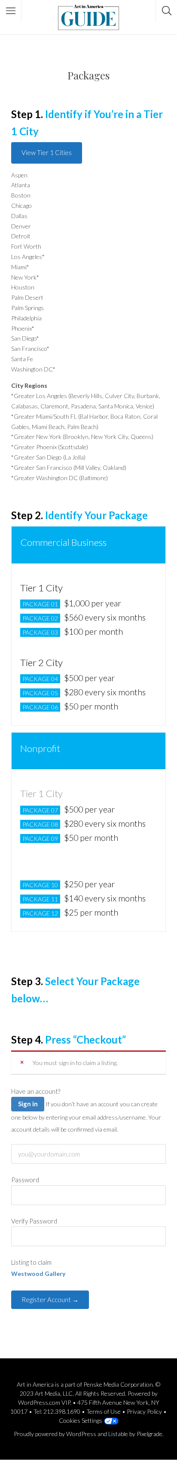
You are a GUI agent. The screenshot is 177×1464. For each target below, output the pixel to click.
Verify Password (34, 1221)
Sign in (28, 1104)
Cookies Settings (80, 1420)
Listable (118, 1433)
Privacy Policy (144, 1411)
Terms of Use (103, 1411)
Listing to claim (31, 1262)
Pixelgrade (149, 1433)
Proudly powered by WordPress (55, 1433)
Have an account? (35, 1091)
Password (25, 1180)
